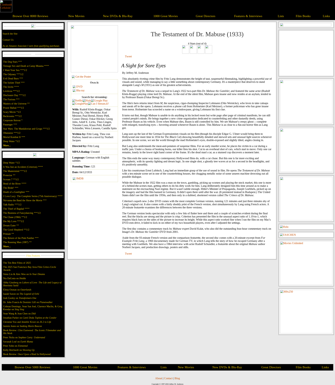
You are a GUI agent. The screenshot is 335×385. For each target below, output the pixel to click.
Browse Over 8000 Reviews (30, 16)
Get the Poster (83, 76)
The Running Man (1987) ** (17, 242)
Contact (168, 378)
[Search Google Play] (80, 103)
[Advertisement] (306, 53)
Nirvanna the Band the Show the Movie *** (25, 200)
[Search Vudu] (99, 100)
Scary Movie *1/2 (12, 112)
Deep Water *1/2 (11, 141)
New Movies (76, 16)
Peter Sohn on (15, 345)
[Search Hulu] (87, 100)
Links (326, 16)
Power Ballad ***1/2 (13, 107)
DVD (79, 86)
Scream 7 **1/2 (11, 179)
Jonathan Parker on (29, 317)
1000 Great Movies (165, 16)
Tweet (128, 56)
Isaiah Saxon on (21, 293)
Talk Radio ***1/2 (12, 204)
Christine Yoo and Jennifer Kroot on (27, 321)
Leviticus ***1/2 (11, 91)
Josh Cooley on (19, 298)
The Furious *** (11, 99)
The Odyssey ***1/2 (13, 74)
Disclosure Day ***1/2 (14, 95)
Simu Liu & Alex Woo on (24, 274)
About (158, 378)
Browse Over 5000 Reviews (32, 367)
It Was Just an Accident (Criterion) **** (23, 166)
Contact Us (8, 39)
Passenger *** (10, 124)
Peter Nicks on (24, 337)
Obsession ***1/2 (11, 132)
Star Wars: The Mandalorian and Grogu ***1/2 (26, 128)
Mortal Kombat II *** (14, 137)
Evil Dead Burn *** (13, 78)
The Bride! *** (10, 187)
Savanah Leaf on (18, 341)
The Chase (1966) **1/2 (15, 217)
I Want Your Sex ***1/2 (15, 70)
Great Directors (205, 16)
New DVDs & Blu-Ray (118, 16)
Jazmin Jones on (22, 326)
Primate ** (8, 233)
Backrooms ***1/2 (12, 116)
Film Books (303, 16)
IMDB (80, 178)
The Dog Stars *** (12, 61)
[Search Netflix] (77, 100)
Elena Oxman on (17, 289)
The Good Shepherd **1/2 (16, 229)
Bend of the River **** (14, 183)
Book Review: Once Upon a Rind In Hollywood (27, 354)
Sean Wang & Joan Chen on (19, 313)
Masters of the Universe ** (16, 103)
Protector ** (9, 175)
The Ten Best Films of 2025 (17, 262)
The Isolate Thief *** (14, 82)
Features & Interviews (248, 16)
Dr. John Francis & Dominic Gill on (28, 302)
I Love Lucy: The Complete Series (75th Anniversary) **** (32, 196)
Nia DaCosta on (14, 278)
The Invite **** (11, 86)
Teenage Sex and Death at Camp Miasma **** (26, 66)
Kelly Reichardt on (19, 350)
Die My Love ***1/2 (13, 221)
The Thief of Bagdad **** (16, 208)
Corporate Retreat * (13, 120)
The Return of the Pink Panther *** (21, 238)
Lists (281, 16)
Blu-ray (80, 90)
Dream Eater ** (11, 225)
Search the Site (10, 33)
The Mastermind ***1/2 (15, 171)
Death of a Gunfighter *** (16, 192)
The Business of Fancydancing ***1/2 (22, 213)
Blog (177, 378)
